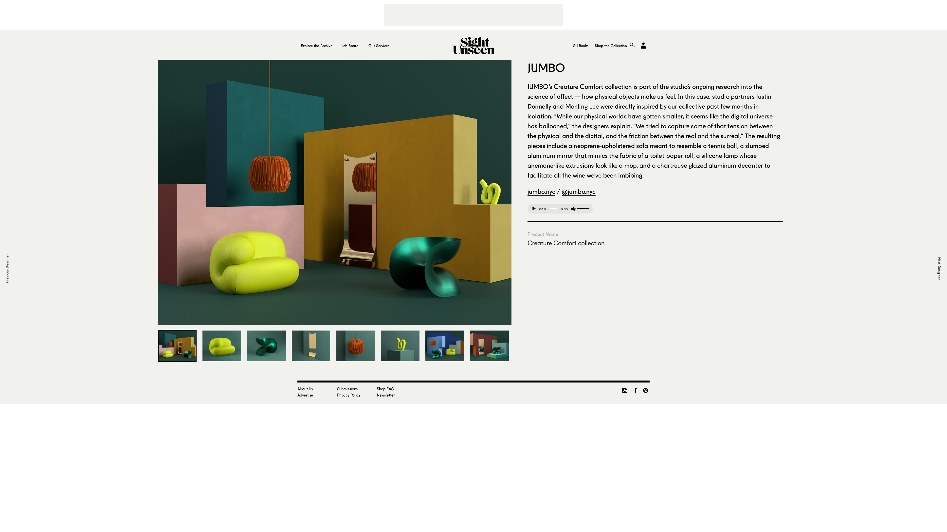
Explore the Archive (316, 45)
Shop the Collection (611, 45)
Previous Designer (7, 268)
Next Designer (939, 268)
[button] (165, 192)
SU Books (580, 45)
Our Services (378, 45)
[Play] (533, 208)
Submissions (347, 388)
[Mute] (573, 208)
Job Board (350, 45)
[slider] (583, 208)
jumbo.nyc (541, 191)
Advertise (305, 395)
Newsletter (386, 395)
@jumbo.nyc (579, 191)
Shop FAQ (385, 388)
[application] (560, 209)
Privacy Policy (349, 395)
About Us (305, 388)
